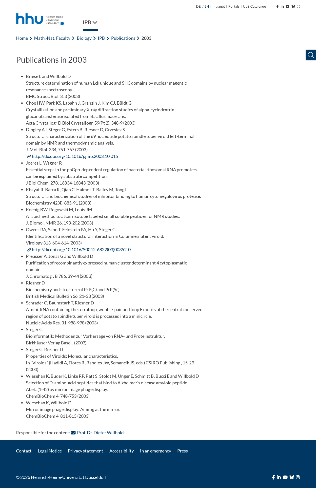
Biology (84, 38)
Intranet (219, 6)
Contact (24, 450)
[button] (311, 55)
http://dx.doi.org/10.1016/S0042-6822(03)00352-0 (81, 249)
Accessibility (121, 450)
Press (182, 450)
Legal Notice (50, 450)
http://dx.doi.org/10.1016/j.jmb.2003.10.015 (75, 156)
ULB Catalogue (254, 6)
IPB (101, 38)
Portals (233, 6)
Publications (123, 38)
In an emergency (155, 450)
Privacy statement (85, 450)
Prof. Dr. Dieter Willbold (100, 432)
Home (22, 38)
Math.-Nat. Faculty (52, 38)
